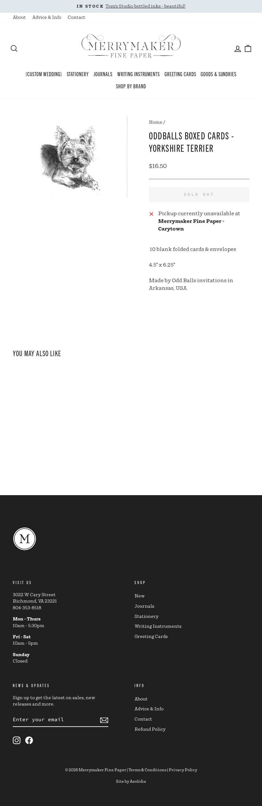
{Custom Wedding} (44, 73)
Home (155, 122)
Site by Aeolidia (131, 781)
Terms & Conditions (147, 770)
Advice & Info (46, 17)
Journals (103, 73)
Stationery (78, 73)
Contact (76, 17)
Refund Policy (150, 729)
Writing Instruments (138, 73)
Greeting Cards (180, 73)
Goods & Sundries (218, 73)
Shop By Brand (131, 85)
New (140, 596)
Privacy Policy (183, 770)
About (19, 17)
